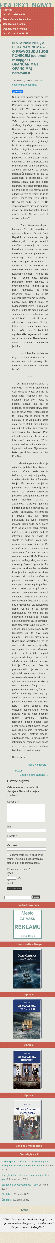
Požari (17, 770)
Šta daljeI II (7, 1194)
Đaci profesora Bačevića (34, 775)
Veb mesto (12, 845)
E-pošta (12, 836)
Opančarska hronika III (15, 33)
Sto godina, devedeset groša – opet (19, 1184)
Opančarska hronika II (15, 28)
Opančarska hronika (14, 24)
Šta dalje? (6, 1200)
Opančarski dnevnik (14, 14)
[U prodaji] (27, 1120)
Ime (9, 826)
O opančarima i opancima (17, 19)
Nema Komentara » (38, 764)
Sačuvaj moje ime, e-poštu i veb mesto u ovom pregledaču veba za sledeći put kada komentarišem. (25, 859)
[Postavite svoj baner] (27, 924)
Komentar (13, 801)
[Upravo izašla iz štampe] (27, 969)
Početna (7, 9)
